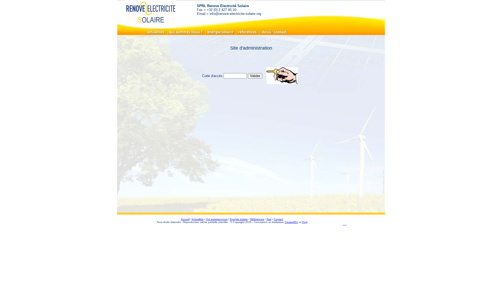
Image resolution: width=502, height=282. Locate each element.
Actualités (197, 219)
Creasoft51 (291, 222)
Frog (304, 222)
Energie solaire (239, 219)
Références (257, 219)
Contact (278, 219)
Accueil (185, 219)
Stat (268, 219)
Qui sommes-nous (216, 219)
